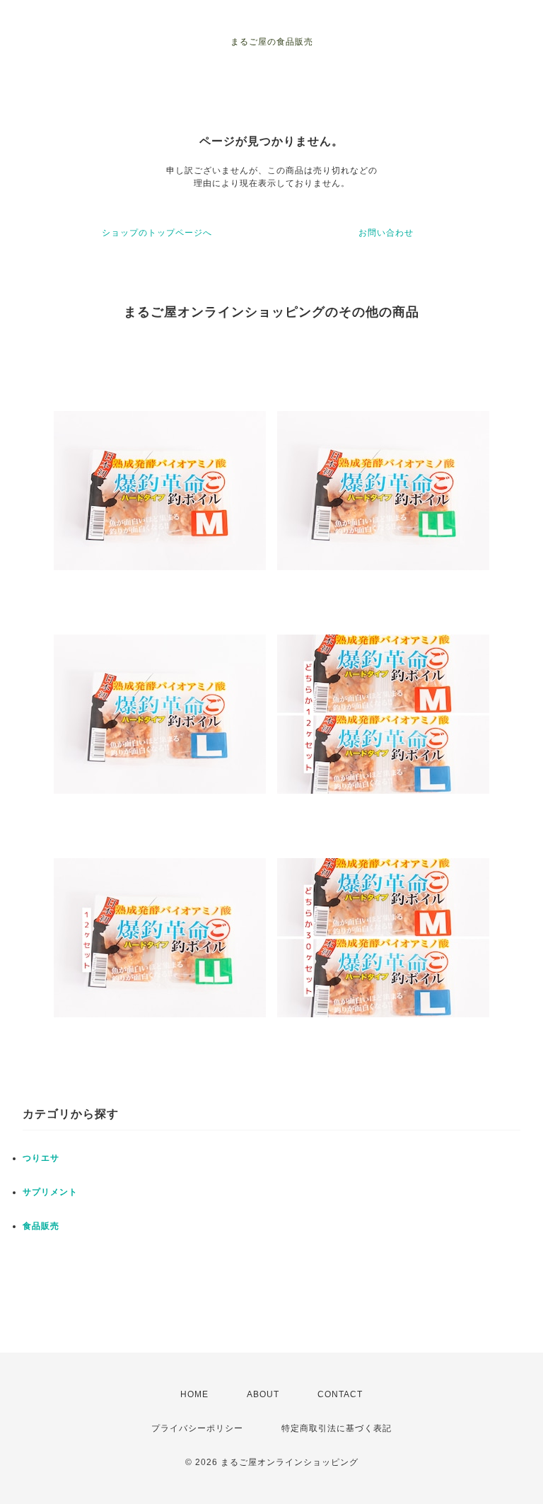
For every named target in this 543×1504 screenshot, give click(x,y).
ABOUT (263, 1394)
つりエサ (41, 1158)
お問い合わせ (386, 233)
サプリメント (50, 1192)
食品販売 (41, 1226)
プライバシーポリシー (197, 1428)
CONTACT (340, 1394)
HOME (194, 1394)
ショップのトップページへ (157, 233)
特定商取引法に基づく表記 (336, 1428)
